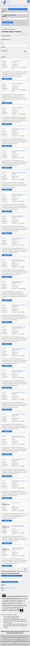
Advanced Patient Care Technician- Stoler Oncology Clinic (18, 437)
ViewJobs (3, 47)
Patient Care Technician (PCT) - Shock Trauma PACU (19, 217)
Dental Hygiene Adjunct (17, 83)
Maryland (20, 6)
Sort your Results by (5, 35)
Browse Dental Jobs (12, 6)
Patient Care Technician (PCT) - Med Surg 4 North (19, 349)
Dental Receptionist (16, 61)
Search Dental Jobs (7, 22)
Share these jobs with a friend (9, 587)
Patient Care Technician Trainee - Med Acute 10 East (18, 260)
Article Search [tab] (12, 9)
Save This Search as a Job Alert (9, 582)
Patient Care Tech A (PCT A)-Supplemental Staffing (18, 327)
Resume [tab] (25, 9)
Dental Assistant (15, 502)
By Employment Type (5, 39)
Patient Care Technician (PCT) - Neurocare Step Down (19, 371)
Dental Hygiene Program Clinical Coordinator (18, 282)
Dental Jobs (3, 6)
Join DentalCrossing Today (12, 575)
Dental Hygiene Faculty (17, 107)
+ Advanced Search (5, 24)
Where (4, 16)
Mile (2, 43)
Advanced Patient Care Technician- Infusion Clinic (18, 526)
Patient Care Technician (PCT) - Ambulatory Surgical (19, 195)
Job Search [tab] (4, 9)
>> (28, 51)
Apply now (7, 78)
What (3, 11)
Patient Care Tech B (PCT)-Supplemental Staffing (18, 548)
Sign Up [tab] (19, 9)
